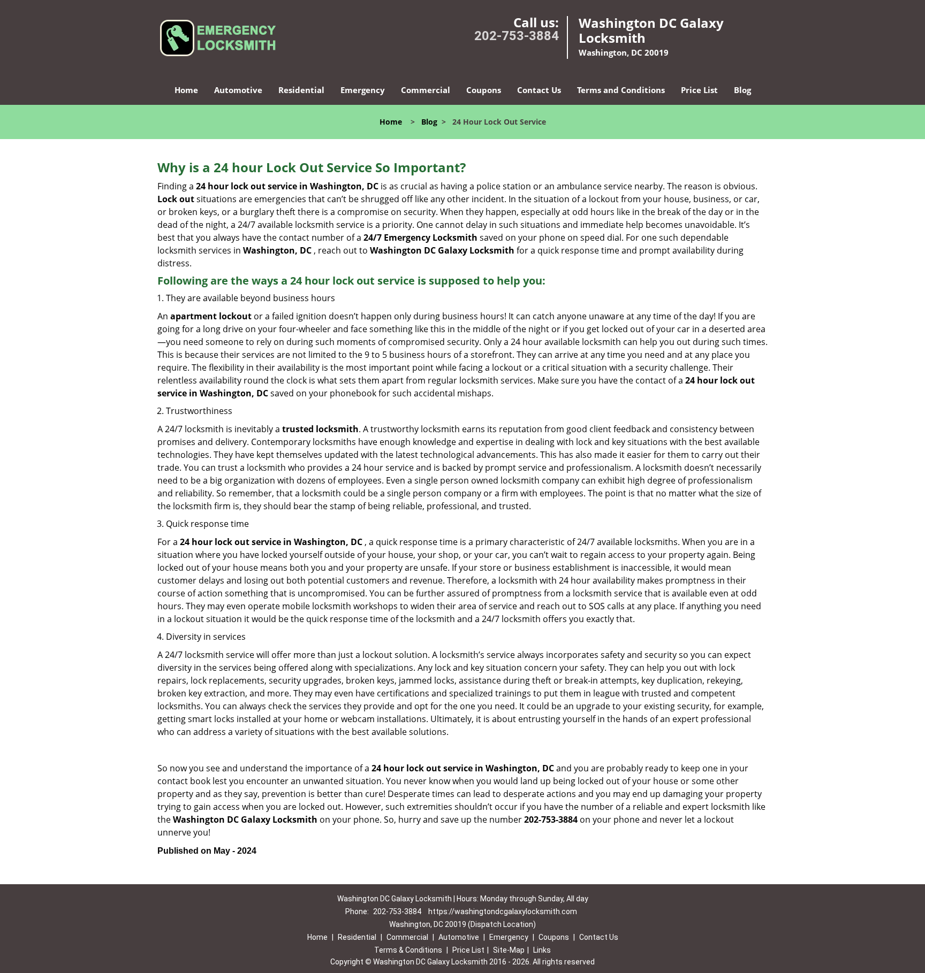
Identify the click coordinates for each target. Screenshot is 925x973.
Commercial (425, 90)
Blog (742, 90)
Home (186, 90)
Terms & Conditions (408, 950)
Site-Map (509, 950)
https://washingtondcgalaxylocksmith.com (502, 911)
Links (542, 950)
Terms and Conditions (621, 90)
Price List (699, 90)
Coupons (483, 90)
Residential (301, 90)
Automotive (238, 90)
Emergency (362, 90)
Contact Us (539, 90)
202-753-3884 (516, 35)
